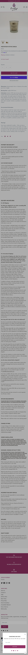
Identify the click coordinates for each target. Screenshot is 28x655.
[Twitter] (11, 650)
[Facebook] (13, 650)
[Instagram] (15, 650)
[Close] (25, 634)
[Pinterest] (17, 650)
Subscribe (14, 646)
